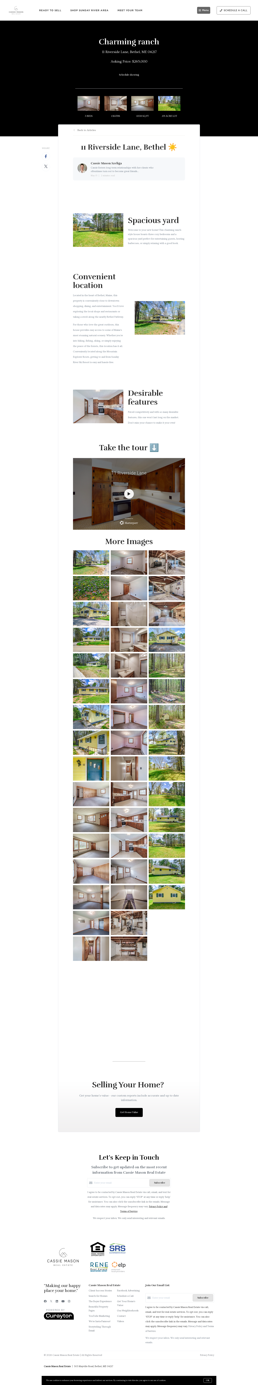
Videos (120, 1321)
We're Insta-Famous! (99, 1321)
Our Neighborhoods (128, 1310)
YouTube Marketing (99, 1316)
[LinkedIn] (57, 1301)
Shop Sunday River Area (89, 10)
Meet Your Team (130, 10)
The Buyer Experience (100, 1301)
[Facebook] (45, 1301)
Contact (121, 1316)
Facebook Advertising (128, 1290)
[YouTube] (63, 1301)
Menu (205, 10)
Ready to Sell (50, 10)
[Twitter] (51, 1301)
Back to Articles (86, 130)
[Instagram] (69, 1301)
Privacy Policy (207, 1355)
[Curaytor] (59, 1319)
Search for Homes (98, 1296)
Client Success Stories (100, 1290)
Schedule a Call (125, 1296)
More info (170, 1380)
